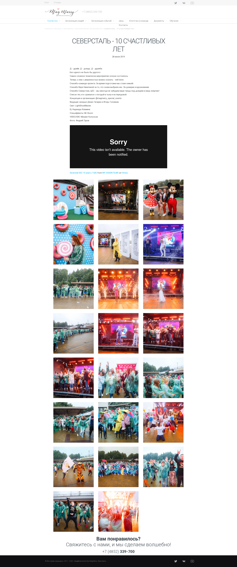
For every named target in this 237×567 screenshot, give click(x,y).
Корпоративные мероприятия (88, 29)
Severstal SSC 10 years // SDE (83, 173)
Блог (47, 2)
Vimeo (125, 173)
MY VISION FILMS (110, 173)
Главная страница (53, 29)
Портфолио (52, 21)
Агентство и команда (138, 21)
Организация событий (101, 21)
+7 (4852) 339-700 (92, 11)
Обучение (174, 21)
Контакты (123, 25)
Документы (159, 21)
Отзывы (57, 2)
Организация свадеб (74, 21)
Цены (121, 21)
